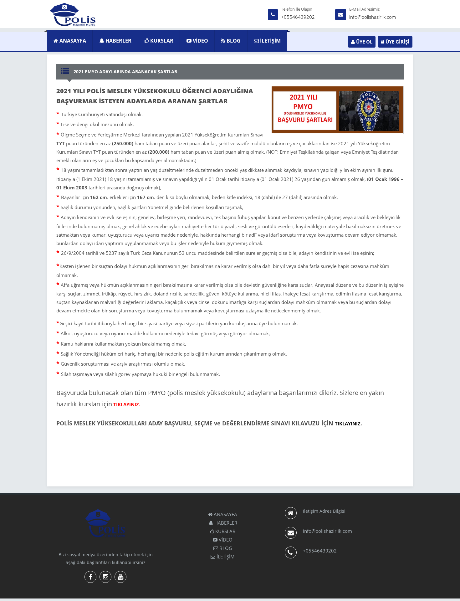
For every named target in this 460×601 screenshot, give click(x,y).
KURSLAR (161, 40)
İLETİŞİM (270, 40)
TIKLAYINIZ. (126, 404)
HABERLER (117, 40)
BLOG (233, 40)
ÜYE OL (363, 42)
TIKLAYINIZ (347, 423)
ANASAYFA (72, 40)
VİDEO (200, 40)
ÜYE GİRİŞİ (396, 42)
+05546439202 (298, 17)
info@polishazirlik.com (372, 17)
